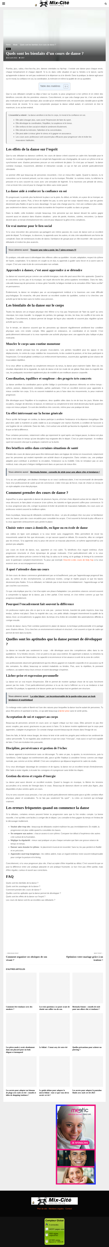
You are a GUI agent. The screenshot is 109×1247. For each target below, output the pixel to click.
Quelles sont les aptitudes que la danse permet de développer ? (33, 893)
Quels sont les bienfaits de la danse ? (22, 883)
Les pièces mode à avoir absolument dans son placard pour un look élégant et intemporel (20, 1049)
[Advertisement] (54, 926)
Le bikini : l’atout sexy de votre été (53, 1047)
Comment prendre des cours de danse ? (23, 890)
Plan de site (42, 1209)
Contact (68, 1209)
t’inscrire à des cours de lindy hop (78, 560)
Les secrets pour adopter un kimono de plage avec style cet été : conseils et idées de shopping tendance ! (21, 1092)
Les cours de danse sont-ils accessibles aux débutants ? (30, 900)
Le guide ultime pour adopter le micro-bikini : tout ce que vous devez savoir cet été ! (54, 1092)
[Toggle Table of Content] (65, 86)
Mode (8, 49)
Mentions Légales (56, 1209)
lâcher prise (64, 711)
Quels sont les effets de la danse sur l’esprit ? (25, 896)
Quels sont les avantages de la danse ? (23, 886)
